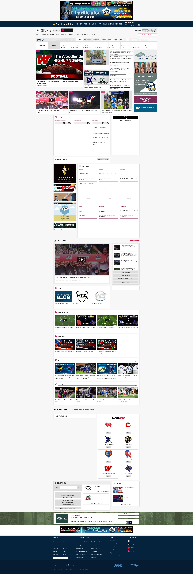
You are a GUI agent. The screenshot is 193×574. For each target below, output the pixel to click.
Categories (135, 240)
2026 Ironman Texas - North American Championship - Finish (73, 277)
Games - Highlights (126, 272)
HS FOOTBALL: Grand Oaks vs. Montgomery (100, 128)
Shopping (93, 545)
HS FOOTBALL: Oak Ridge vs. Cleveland (108, 184)
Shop (77, 24)
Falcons (134, 45)
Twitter (132, 544)
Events (85, 24)
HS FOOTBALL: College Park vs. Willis (128, 184)
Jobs (89, 24)
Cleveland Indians (128, 430)
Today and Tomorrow (60, 120)
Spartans (98, 45)
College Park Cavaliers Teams (67, 495)
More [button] (121, 39)
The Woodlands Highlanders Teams (67, 493)
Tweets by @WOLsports (125, 120)
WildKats (64, 47)
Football (108, 432)
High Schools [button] (87, 39)
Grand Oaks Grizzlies (108, 459)
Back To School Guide (96, 542)
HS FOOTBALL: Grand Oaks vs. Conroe (87, 221)
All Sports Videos (125, 282)
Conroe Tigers (128, 444)
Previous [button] (135, 313)
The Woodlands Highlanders (108, 473)
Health (105, 24)
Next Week (95, 120)
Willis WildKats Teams (67, 497)
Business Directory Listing (129, 517)
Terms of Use (113, 547)
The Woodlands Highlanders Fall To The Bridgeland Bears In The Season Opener (57, 82)
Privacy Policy (113, 550)
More (120, 24)
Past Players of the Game (103, 159)
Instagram (133, 551)
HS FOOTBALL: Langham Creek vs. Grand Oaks (107, 215)
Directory (103, 39)
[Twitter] (134, 25)
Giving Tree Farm (95, 548)
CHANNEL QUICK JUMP (146, 35)
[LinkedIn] (136, 25)
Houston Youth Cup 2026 (91, 66)
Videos (116, 24)
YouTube (133, 547)
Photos (60, 384)
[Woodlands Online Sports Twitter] (43, 40)
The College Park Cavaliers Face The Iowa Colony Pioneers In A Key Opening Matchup (95, 87)
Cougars (122, 47)
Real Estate (111, 24)
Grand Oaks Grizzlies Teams (68, 500)
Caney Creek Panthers (108, 430)
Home (55, 569)
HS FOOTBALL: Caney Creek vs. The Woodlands (87, 178)
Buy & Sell (119, 483)
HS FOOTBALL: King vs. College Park (128, 178)
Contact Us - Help (114, 540)
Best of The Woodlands (81, 542)
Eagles (146, 47)
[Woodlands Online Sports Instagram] (40, 40)
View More (88, 199)
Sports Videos (61, 241)
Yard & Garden (79, 548)
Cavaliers (76, 47)
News (81, 24)
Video (64, 554)
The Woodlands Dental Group (81, 517)
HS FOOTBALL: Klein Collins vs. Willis (100, 143)
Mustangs (111, 45)
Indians (101, 169)
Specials (55, 551)
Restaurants (94, 551)
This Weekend (77, 120)
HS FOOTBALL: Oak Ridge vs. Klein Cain (129, 210)
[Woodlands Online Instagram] (131, 25)
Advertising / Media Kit (115, 556)
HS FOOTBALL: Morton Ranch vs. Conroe (86, 210)
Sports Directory (60, 483)
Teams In (118, 417)
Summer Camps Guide (81, 551)
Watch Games (62, 336)
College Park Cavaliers (108, 444)
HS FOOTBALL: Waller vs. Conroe (86, 216)
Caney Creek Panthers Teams (68, 505)
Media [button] (109, 39)
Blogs (85, 51)
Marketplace (94, 557)
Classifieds (94, 24)
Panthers (81, 169)
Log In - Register (114, 543)
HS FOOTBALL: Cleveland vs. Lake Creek (107, 178)
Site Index (60, 569)
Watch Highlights (63, 312)
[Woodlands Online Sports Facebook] (38, 40)
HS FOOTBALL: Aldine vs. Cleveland (101, 133)
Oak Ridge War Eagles (128, 459)
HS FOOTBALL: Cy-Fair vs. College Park (100, 138)
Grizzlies (112, 47)
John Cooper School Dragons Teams (67, 508)
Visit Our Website (129, 514)
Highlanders (88, 47)
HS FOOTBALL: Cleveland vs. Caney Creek (87, 184)
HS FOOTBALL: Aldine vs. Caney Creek (87, 173)
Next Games (85, 166)
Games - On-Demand (126, 275)
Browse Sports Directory (96, 503)
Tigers (87, 45)
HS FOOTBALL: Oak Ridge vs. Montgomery (126, 215)
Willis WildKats (128, 473)
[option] (64, 299)
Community (96, 39)
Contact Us (85, 569)
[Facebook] (129, 25)
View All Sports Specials (126, 504)
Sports (100, 24)
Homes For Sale (80, 557)
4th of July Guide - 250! (81, 545)
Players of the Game (61, 159)
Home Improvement (80, 554)
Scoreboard (42, 45)
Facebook (133, 541)
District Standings (61, 416)
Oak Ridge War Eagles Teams (68, 502)
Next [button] (138, 313)
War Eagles (123, 206)
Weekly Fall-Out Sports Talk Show (125, 279)
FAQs (111, 553)
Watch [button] (115, 39)
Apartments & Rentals (96, 554)
